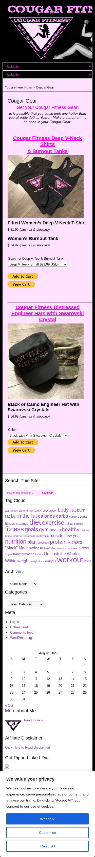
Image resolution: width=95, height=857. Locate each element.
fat (67, 523)
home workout (14, 536)
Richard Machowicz (52, 548)
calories (46, 516)
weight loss (37, 561)
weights (50, 561)
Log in (14, 622)
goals (31, 529)
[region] (47, 814)
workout (70, 559)
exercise (53, 522)
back (38, 510)
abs (7, 510)
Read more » (33, 720)
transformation (23, 554)
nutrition (15, 541)
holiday (85, 530)
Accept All (47, 819)
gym (44, 529)
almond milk (26, 510)
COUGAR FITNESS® (47, 33)
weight (23, 561)
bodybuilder (50, 510)
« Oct (9, 705)
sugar (8, 554)
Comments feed (21, 632)
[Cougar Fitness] (7, 767)
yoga (87, 561)
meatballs (29, 536)
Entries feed (19, 627)
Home (28, 87)
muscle (56, 535)
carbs (62, 516)
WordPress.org (21, 638)
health (55, 530)
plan (32, 542)
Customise (47, 833)
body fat (67, 510)
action (14, 510)
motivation (42, 536)
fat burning (76, 523)
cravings (22, 523)
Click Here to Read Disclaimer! (27, 747)
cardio (73, 516)
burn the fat (24, 516)
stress (84, 548)
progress (43, 542)
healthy (71, 529)
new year (72, 536)
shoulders (71, 548)
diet (35, 522)
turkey (39, 554)
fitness (14, 529)
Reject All (47, 846)
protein (58, 542)
